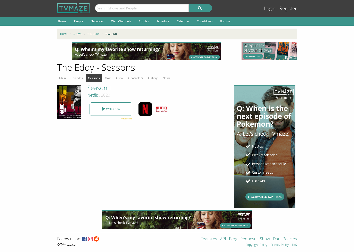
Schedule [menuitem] (163, 21)
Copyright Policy (256, 245)
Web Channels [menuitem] (121, 21)
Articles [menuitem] (144, 21)
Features (209, 239)
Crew (119, 78)
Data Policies (285, 239)
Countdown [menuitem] (205, 21)
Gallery (153, 78)
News (166, 78)
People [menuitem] (78, 21)
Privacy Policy (279, 245)
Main (62, 78)
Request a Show (255, 239)
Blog (233, 239)
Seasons (94, 78)
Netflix (93, 95)
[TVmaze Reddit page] (96, 239)
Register (288, 8)
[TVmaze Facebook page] (84, 239)
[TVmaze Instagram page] (90, 239)
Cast (108, 78)
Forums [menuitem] (225, 21)
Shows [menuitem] (62, 21)
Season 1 (99, 88)
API (223, 239)
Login (270, 8)
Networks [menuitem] (97, 21)
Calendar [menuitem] (183, 21)
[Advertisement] (146, 51)
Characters (135, 78)
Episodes (77, 78)
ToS (294, 245)
